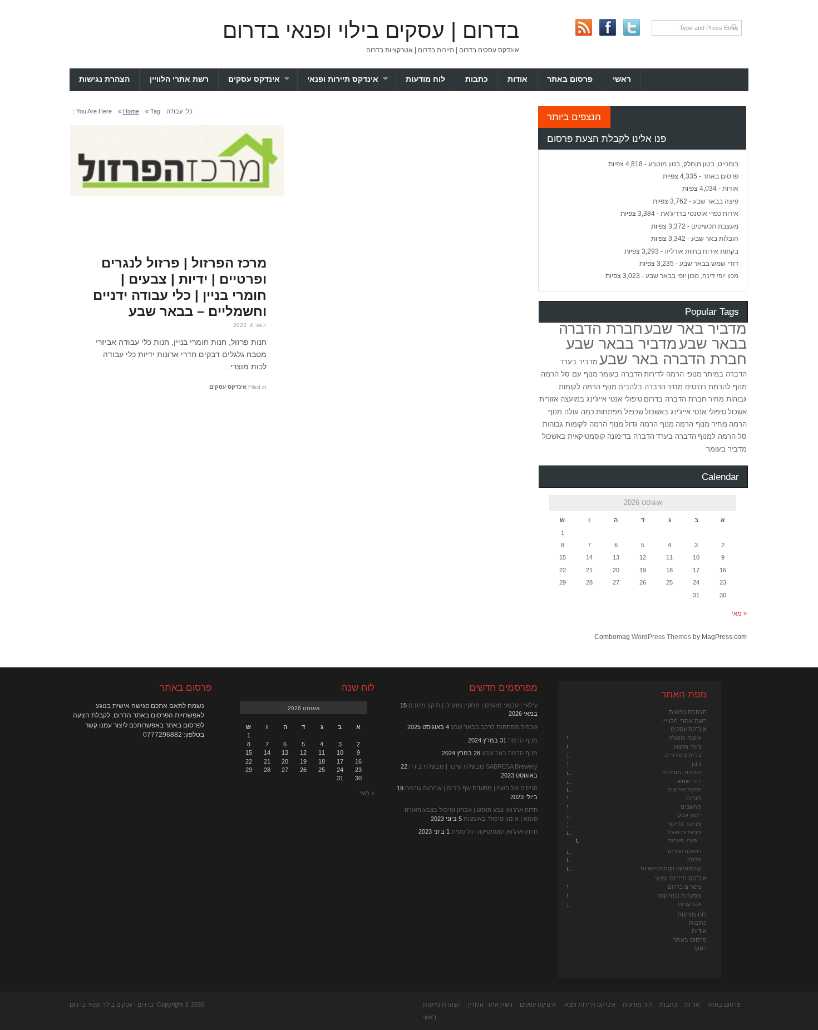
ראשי (622, 79)
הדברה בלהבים (642, 387)
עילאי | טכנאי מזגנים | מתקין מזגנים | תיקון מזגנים (473, 705)
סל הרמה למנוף (722, 436)
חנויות (693, 798)
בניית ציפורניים (683, 755)
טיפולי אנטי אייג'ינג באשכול (685, 412)
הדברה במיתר (725, 374)
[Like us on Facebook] (607, 27)
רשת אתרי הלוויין (179, 79)
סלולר (694, 859)
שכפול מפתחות (619, 412)
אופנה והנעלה (685, 738)
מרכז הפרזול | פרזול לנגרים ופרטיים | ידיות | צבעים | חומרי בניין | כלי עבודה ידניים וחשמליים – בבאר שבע (180, 287)
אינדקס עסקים (263, 79)
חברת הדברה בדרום (675, 399)
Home (131, 111)
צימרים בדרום (684, 887)
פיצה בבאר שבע (715, 201)
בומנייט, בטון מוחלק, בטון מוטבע (693, 164)
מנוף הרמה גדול (649, 424)
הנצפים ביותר (574, 117)
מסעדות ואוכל (684, 832)
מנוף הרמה (523, 740)
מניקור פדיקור (684, 824)
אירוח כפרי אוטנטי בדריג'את (699, 213)
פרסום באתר (570, 79)
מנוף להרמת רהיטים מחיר (707, 387)
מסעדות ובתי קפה (679, 896)
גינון (696, 764)
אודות (517, 79)
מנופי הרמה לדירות (673, 374)
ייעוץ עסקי (688, 815)
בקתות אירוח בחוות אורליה (701, 251)
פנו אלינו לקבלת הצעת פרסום (606, 138)
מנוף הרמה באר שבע (510, 753)
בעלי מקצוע (687, 747)
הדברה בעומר (620, 374)
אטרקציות (689, 904)
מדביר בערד (579, 362)
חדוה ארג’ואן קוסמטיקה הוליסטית (494, 831)
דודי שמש (689, 781)
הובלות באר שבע (714, 238)
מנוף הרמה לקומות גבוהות (583, 424)
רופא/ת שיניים (684, 851)
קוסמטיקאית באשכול (573, 436)
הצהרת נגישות (104, 79)
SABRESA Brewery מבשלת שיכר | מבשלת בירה (473, 766)
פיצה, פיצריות (682, 840)
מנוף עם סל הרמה (569, 374)
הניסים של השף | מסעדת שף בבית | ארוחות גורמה (471, 788)
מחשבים (691, 807)
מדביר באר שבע (695, 328)
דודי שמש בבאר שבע (708, 264)
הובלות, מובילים (681, 772)
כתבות (476, 79)
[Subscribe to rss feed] (583, 27)
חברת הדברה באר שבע (673, 359)
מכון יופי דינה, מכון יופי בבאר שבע (691, 276)
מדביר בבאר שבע (621, 343)
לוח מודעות (425, 79)
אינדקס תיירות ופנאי (351, 79)
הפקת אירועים (684, 789)
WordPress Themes (661, 637)
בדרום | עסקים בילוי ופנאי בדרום (371, 30)
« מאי (739, 613)
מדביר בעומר (726, 449)
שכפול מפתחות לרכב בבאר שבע (494, 727)
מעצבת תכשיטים (714, 226)
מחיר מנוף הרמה (701, 424)
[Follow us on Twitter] (631, 27)
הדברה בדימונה (630, 436)
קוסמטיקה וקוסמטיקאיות (670, 868)
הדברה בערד (676, 436)
